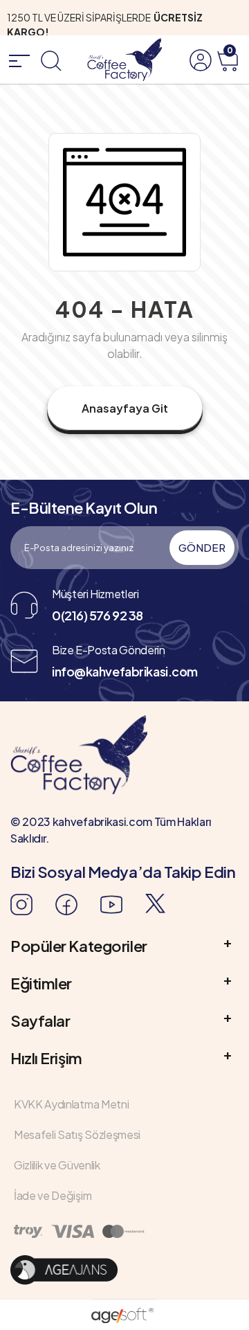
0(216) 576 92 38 (97, 615)
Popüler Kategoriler (78, 945)
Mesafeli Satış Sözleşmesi (77, 1134)
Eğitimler (41, 983)
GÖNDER (201, 547)
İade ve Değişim (52, 1195)
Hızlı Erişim (46, 1058)
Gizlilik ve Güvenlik (57, 1165)
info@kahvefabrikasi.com (125, 671)
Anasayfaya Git (125, 408)
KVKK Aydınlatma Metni (71, 1104)
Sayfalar (40, 1020)
